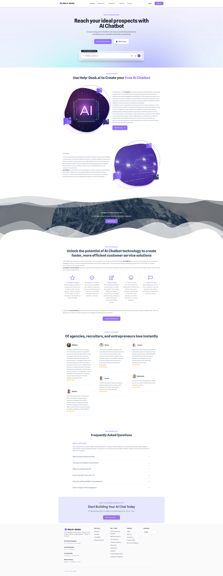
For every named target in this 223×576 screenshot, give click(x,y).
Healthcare (113, 548)
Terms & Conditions (133, 543)
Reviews (96, 534)
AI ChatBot (97, 537)
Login (149, 3)
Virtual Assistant (99, 540)
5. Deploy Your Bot (150, 282)
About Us (96, 531)
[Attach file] (131, 55)
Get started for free (102, 41)
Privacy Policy (131, 540)
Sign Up (159, 3)
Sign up (129, 534)
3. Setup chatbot (111, 282)
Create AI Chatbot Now (111, 318)
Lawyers (113, 551)
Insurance (113, 545)
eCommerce (114, 539)
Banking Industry (115, 536)
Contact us (130, 537)
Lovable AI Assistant (116, 556)
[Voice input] (135, 55)
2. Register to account (92, 282)
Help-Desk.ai (137, 92)
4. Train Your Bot (131, 282)
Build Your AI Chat (110, 517)
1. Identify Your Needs (72, 282)
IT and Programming (116, 554)
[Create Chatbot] (139, 55)
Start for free (118, 127)
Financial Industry (115, 542)
